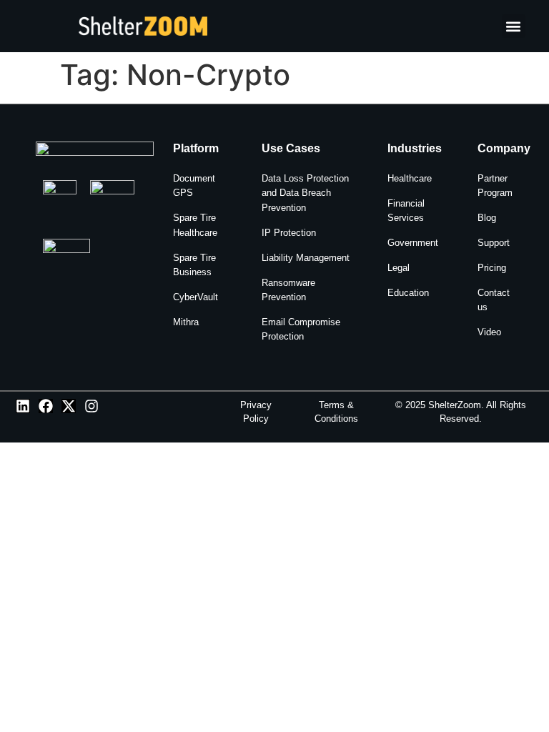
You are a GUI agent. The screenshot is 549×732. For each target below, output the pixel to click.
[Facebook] (46, 406)
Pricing (492, 267)
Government (412, 242)
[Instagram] (91, 406)
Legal (398, 267)
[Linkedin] (23, 406)
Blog (487, 217)
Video (489, 332)
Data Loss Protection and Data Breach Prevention (305, 193)
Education (408, 292)
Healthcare (409, 178)
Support (494, 242)
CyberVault (195, 297)
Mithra (186, 322)
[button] (513, 26)
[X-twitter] (68, 406)
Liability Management (306, 257)
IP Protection (289, 232)
